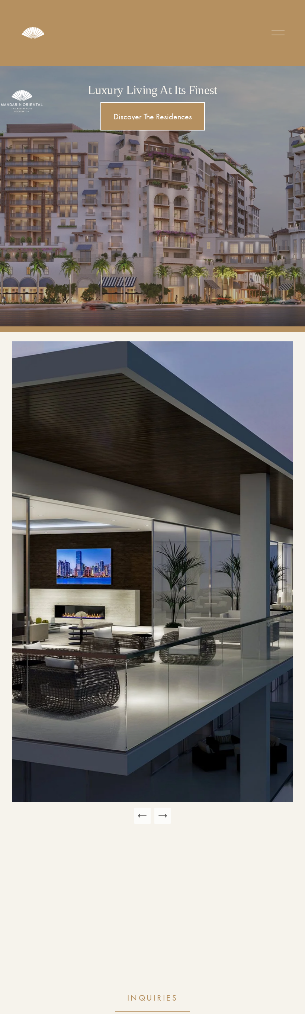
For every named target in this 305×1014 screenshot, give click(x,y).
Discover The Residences (152, 117)
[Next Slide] (162, 816)
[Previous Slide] (142, 816)
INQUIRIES (152, 998)
